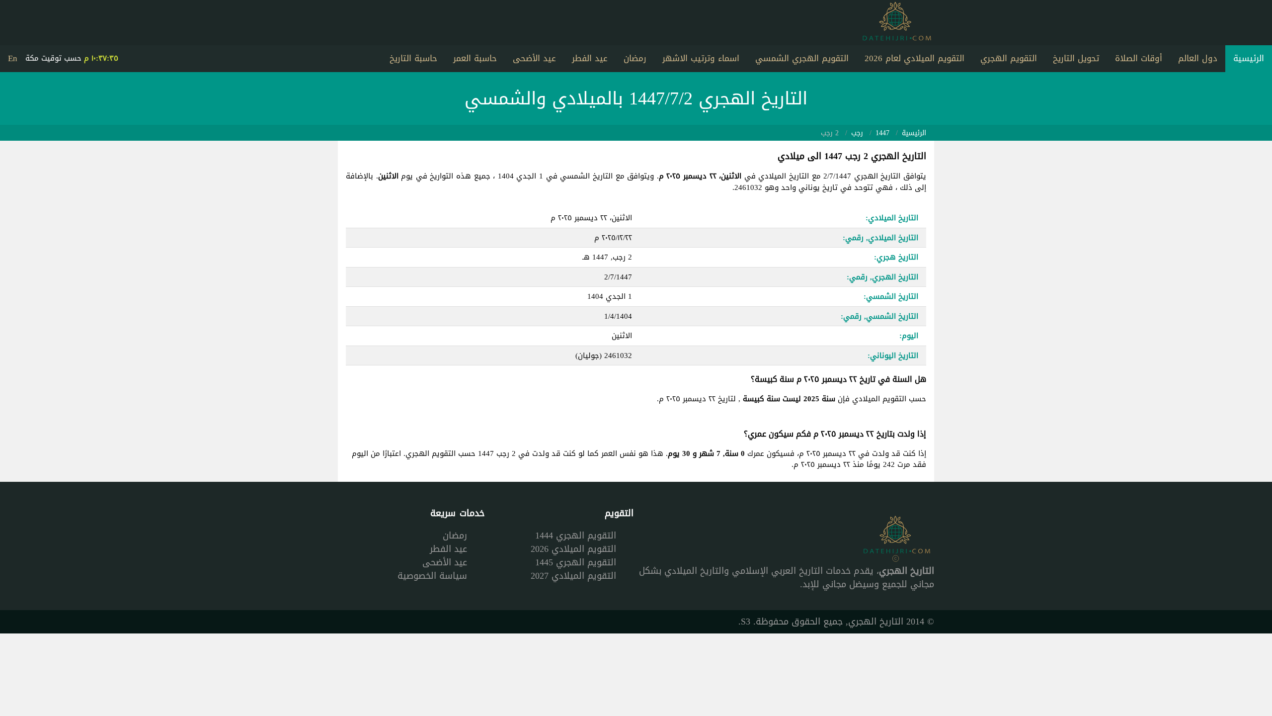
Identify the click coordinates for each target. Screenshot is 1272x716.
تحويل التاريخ (1076, 58)
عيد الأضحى (534, 58)
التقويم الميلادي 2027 (573, 575)
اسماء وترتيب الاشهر (700, 58)
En (12, 58)
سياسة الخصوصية (432, 575)
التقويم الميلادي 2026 (573, 548)
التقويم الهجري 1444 (575, 535)
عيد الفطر (590, 58)
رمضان (635, 58)
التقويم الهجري (1008, 58)
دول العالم (1197, 58)
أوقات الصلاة (1138, 58)
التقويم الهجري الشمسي (802, 58)
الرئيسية (1248, 58)
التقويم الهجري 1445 (575, 562)
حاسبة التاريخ (413, 58)
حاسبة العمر (475, 58)
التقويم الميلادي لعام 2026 (914, 58)
